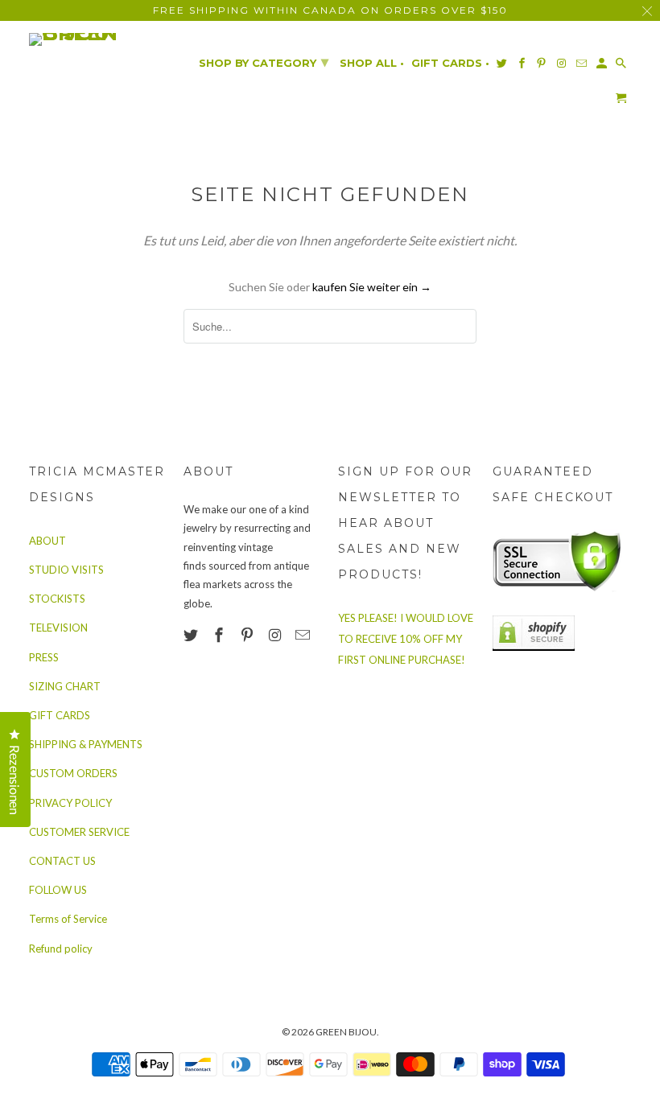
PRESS (44, 657)
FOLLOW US (58, 889)
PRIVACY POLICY (70, 802)
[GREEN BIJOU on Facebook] (220, 635)
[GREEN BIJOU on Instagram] (276, 635)
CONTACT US (62, 860)
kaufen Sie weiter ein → (371, 287)
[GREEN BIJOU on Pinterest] (249, 635)
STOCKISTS (57, 598)
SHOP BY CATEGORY (263, 62)
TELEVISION (58, 627)
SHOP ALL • (372, 63)
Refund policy (61, 948)
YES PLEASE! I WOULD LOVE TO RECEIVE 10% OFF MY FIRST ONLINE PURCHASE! (405, 638)
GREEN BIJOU (346, 1032)
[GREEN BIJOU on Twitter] (192, 635)
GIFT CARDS (59, 715)
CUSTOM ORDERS (73, 773)
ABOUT (47, 540)
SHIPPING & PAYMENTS (85, 744)
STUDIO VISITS (66, 569)
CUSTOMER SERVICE (79, 831)
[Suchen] (622, 66)
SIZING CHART (65, 686)
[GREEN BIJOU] (98, 39)
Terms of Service (68, 918)
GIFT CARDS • (450, 63)
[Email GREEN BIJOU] (304, 635)
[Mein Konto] (602, 66)
